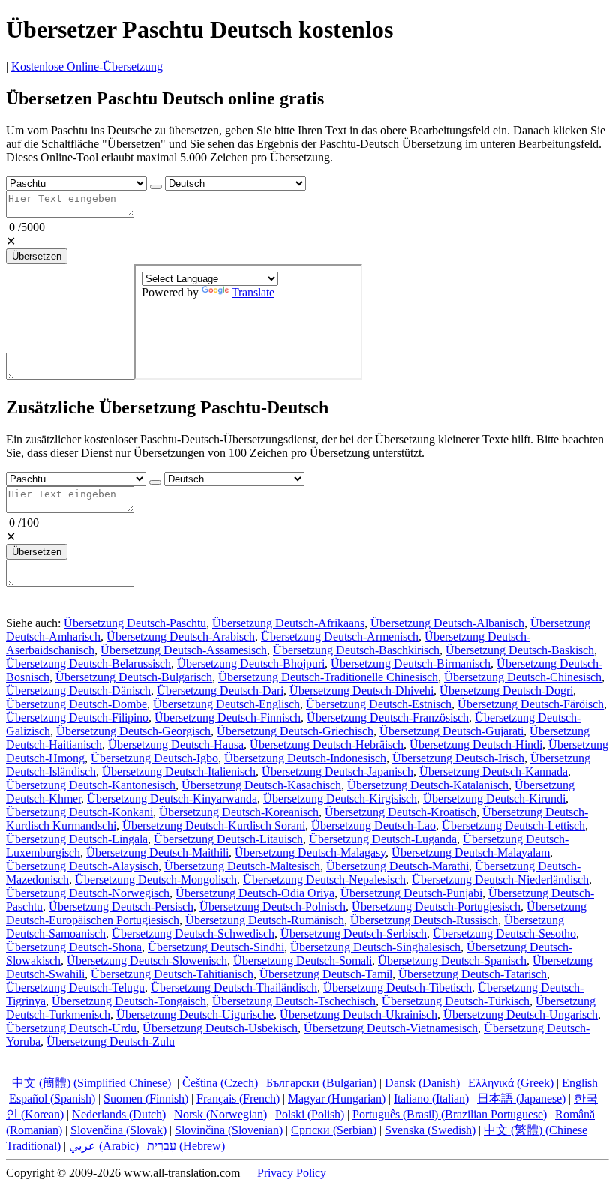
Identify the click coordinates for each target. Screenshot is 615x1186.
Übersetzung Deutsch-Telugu (75, 987)
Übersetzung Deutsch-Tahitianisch (172, 974)
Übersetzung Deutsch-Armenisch (339, 636)
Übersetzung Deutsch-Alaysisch (82, 866)
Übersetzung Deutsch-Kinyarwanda (172, 798)
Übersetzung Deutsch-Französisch (388, 717)
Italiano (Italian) (431, 1098)
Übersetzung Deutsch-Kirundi (494, 798)
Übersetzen (37, 256)
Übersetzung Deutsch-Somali (302, 960)
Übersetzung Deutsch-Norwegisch (88, 893)
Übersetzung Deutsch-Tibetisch (397, 987)
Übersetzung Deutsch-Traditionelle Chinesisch (328, 677)
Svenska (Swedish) (430, 1130)
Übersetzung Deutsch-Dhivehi (362, 690)
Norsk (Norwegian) (220, 1114)
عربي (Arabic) (104, 1145)
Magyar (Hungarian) (337, 1098)
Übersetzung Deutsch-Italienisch (179, 771)
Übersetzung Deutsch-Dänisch (78, 690)
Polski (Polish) (309, 1114)
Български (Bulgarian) (321, 1082)
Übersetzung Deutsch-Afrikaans (288, 623)
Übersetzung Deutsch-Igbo (154, 758)
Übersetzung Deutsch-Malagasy (310, 852)
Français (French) (238, 1098)
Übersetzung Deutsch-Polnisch (273, 906)
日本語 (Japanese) (521, 1098)
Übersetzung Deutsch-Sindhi (216, 947)
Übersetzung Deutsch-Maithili (157, 852)
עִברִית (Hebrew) (186, 1145)
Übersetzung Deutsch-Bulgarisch (134, 677)
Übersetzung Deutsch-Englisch (226, 704)
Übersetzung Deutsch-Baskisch (520, 650)
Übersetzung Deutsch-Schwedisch (193, 933)
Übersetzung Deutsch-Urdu (71, 1028)
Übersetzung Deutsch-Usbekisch (220, 1028)
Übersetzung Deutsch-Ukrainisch (358, 1014)
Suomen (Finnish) (146, 1098)
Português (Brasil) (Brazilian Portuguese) (449, 1114)
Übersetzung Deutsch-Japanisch (337, 771)
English (580, 1082)
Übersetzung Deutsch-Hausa (176, 744)
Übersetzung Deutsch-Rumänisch (264, 920)
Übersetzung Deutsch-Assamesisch (183, 650)
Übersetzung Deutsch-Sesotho (504, 933)
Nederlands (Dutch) (119, 1114)
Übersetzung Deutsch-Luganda (383, 839)
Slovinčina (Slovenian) (229, 1130)
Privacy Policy (291, 1172)
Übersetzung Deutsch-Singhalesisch (375, 947)
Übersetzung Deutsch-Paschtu (135, 623)
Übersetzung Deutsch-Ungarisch (520, 1014)
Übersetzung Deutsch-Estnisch (379, 704)
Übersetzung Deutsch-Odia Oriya (255, 893)
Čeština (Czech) (220, 1082)
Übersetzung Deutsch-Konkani (79, 812)
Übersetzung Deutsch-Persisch (121, 906)
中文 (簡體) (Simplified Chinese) (93, 1082)
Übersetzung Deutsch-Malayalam (471, 852)
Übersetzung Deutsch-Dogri (506, 690)
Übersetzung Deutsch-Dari (220, 690)
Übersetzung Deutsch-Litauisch (228, 839)
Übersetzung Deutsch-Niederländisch (500, 879)
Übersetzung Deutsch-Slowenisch (147, 960)
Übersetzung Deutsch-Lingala (77, 839)
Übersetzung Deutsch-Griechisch (295, 731)
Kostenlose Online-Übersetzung (87, 66)
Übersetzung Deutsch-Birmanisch (410, 663)
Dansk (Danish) (422, 1082)
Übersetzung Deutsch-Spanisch (452, 960)
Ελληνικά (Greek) (511, 1082)
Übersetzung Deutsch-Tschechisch (294, 1001)
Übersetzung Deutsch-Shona (74, 947)
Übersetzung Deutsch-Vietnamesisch (391, 1028)
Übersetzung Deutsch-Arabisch (180, 636)
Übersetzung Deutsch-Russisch (424, 920)
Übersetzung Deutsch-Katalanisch (427, 785)
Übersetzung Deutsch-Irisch (458, 758)
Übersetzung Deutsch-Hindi (476, 744)
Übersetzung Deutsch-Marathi (397, 866)
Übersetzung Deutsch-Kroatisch (400, 812)
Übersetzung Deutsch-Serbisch (353, 933)
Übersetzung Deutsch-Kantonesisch (91, 785)
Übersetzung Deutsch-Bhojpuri (251, 663)
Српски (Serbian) (333, 1130)
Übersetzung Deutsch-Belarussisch (88, 663)
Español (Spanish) (52, 1098)
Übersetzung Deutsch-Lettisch (513, 825)
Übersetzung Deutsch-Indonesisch (305, 758)
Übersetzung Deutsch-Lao (373, 825)
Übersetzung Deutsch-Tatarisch (472, 974)
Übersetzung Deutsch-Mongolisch (156, 879)
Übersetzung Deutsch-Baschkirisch (356, 650)
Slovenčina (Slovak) (118, 1130)
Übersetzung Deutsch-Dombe (76, 704)
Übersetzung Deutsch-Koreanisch (239, 812)
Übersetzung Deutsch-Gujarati (452, 731)
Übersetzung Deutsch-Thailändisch (234, 987)
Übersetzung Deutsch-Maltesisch (242, 866)
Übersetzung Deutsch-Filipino (77, 717)
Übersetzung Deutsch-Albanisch (447, 623)
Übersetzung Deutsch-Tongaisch (129, 1001)
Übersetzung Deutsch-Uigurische (195, 1014)
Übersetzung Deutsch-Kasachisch (261, 785)
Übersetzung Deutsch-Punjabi (411, 893)
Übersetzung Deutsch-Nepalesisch (324, 879)
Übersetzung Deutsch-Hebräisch (327, 744)
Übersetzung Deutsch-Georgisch (133, 731)
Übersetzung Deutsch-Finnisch (227, 717)
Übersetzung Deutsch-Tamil (326, 974)
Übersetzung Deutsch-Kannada (493, 771)
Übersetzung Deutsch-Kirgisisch (340, 798)
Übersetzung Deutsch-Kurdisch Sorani (213, 825)
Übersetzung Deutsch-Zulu (110, 1041)
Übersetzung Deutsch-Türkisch (456, 1001)
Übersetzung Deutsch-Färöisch (531, 704)
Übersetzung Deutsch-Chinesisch (523, 677)
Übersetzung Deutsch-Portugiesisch (436, 906)
